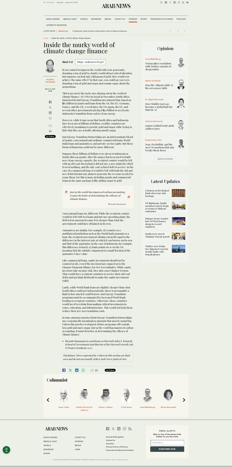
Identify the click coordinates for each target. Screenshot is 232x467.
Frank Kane (126, 407)
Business (96, 19)
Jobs (77, 449)
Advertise (110, 444)
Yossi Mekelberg (153, 59)
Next (184, 400)
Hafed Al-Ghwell (152, 81)
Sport (143, 19)
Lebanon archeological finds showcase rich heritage (157, 193)
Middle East (70, 19)
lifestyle (80, 437)
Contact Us (110, 440)
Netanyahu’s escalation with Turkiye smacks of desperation (158, 66)
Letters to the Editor (56, 25)
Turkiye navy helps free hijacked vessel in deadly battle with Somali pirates (156, 250)
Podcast (181, 19)
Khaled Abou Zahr (153, 140)
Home (46, 38)
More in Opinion (165, 159)
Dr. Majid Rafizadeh (154, 99)
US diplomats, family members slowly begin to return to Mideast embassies (100, 31)
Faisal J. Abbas (106, 407)
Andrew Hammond (153, 121)
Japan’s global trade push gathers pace (159, 127)
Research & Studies (162, 19)
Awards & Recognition (115, 437)
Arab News (50, 2)
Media (108, 19)
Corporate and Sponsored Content (119, 450)
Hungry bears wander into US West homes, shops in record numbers (156, 222)
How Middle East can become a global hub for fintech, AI (159, 106)
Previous (48, 400)
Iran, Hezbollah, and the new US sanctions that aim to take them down (159, 147)
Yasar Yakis (63, 407)
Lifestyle (120, 19)
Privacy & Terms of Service (117, 447)
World (84, 19)
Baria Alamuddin (168, 407)
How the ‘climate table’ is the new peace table (159, 87)
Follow (51, 136)
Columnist (57, 380)
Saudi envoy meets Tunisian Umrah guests (157, 235)
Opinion (133, 19)
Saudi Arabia (53, 19)
